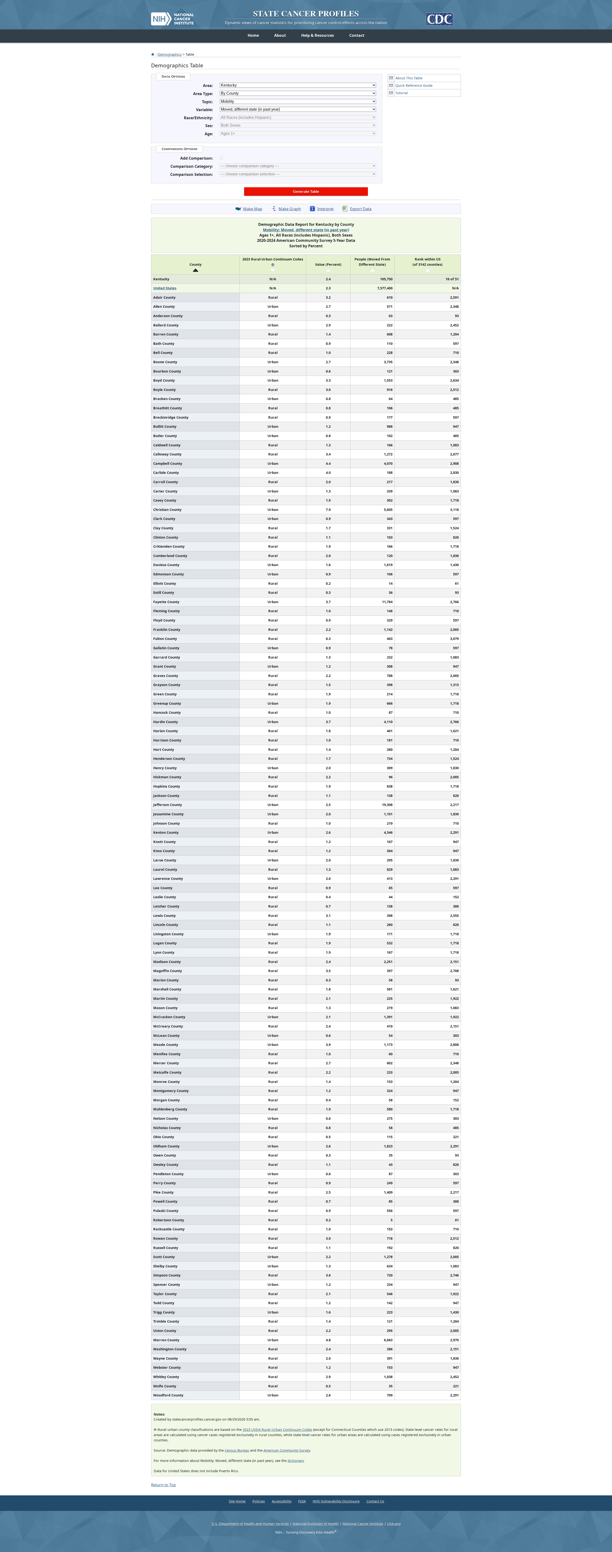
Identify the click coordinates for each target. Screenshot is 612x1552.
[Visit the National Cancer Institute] (172, 17)
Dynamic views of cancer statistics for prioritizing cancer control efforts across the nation (306, 22)
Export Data (361, 208)
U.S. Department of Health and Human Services (250, 1523)
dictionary (296, 1460)
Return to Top (163, 1484)
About (280, 35)
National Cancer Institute (363, 1523)
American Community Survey (286, 1450)
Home (253, 35)
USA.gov (394, 1523)
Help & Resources (317, 35)
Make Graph (290, 208)
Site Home (237, 1501)
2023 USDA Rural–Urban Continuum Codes (277, 1429)
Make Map (252, 208)
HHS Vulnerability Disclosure (336, 1501)
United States (164, 288)
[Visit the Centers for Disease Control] (439, 17)
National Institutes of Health (316, 1523)
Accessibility (281, 1501)
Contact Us (375, 1501)
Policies (258, 1501)
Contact (356, 35)
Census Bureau (237, 1450)
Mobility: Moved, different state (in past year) (306, 230)
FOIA (302, 1501)
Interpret (325, 208)
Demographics (170, 54)
